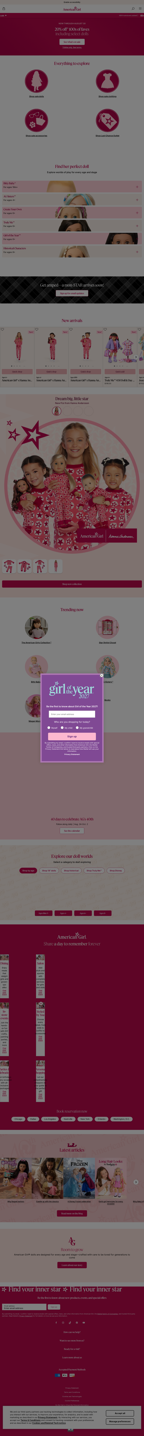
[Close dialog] (102, 675)
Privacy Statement (72, 754)
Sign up (72, 736)
